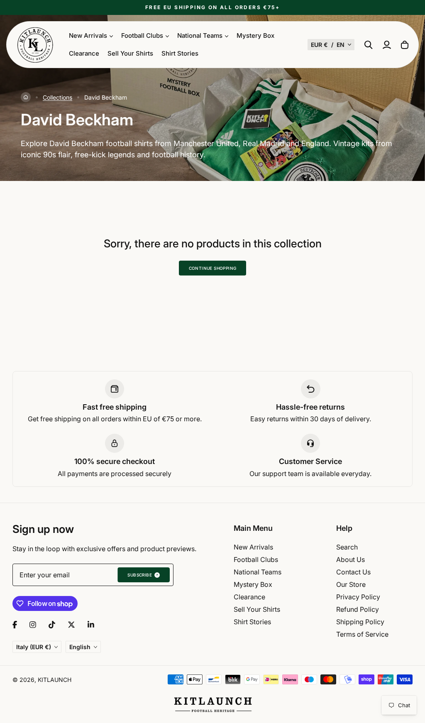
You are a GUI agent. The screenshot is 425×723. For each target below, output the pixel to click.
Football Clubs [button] (142, 35)
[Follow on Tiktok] (52, 624)
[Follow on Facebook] (14, 624)
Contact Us (353, 572)
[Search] (368, 45)
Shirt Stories (179, 53)
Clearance (84, 53)
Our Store (351, 584)
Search (347, 547)
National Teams (257, 572)
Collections (57, 97)
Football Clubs (256, 559)
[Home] (26, 97)
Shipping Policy (360, 622)
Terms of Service (362, 634)
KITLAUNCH (54, 679)
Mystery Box (255, 35)
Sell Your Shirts (130, 53)
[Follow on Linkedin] (91, 624)
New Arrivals (253, 547)
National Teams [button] (199, 35)
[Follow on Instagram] (32, 624)
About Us (350, 559)
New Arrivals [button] (88, 35)
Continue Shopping (213, 268)
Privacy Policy (358, 597)
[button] (331, 44)
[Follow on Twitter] (71, 624)
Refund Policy (357, 609)
